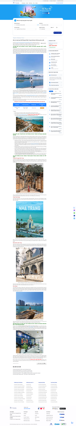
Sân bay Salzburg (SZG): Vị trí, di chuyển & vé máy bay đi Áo (22, 370)
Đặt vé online (53, 59)
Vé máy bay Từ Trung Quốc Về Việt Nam (19, 398)
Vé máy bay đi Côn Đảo (54, 392)
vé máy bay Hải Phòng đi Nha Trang (31, 95)
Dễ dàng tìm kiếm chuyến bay (55, 53)
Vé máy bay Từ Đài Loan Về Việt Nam (19, 389)
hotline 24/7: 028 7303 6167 (33, 114)
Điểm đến (41, 23)
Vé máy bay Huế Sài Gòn (41, 389)
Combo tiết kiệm (37, 420)
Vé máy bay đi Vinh (53, 400)
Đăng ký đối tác (48, 420)
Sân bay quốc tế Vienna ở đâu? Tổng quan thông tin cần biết (22, 371)
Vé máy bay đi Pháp (29, 397)
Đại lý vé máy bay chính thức (55, 56)
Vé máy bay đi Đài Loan (29, 392)
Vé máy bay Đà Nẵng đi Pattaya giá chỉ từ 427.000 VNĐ (56, 98)
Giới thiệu (25, 413)
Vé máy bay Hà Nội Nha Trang (42, 397)
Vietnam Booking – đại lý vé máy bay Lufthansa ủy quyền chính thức (56, 110)
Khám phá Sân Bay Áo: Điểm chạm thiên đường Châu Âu (56, 102)
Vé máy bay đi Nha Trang (54, 395)
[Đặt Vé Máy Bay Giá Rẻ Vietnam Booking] (38, 12)
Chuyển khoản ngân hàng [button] (55, 85)
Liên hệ (25, 415)
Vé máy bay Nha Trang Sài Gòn (42, 392)
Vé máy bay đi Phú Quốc (54, 387)
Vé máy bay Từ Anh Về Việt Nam (18, 400)
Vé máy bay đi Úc (28, 384)
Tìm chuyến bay (58, 32)
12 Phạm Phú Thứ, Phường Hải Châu (15, 419)
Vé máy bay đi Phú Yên (54, 398)
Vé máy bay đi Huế (53, 390)
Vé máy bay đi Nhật (28, 390)
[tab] (55, 75)
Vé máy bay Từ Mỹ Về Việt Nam (18, 384)
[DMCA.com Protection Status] (63, 424)
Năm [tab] (60, 91)
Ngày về (52, 27)
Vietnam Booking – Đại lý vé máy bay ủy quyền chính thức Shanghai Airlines (56, 123)
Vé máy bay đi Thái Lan (29, 400)
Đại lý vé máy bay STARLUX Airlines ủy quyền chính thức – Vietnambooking (56, 114)
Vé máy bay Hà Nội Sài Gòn (42, 384)
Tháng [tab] (55, 91)
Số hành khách (16, 27)
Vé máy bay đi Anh (28, 395)
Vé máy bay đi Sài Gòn (54, 397)
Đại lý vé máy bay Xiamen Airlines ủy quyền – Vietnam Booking (56, 127)
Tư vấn (52, 67)
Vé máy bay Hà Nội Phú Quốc (42, 400)
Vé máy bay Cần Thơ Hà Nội (42, 398)
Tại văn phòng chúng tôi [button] (54, 82)
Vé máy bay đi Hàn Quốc (29, 389)
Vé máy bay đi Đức (28, 398)
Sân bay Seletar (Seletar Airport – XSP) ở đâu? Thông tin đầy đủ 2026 (24, 374)
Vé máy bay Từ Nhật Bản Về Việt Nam (19, 387)
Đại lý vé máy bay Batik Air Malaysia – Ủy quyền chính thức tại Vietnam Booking (56, 131)
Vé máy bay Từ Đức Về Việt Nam (18, 395)
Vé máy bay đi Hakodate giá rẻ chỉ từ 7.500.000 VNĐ (56, 94)
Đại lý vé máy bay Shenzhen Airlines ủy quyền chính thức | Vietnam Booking (56, 118)
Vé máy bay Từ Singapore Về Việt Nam (19, 392)
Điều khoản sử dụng (26, 420)
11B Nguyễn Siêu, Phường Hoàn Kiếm (15, 416)
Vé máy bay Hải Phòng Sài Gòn (42, 390)
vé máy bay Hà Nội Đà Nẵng (42, 395)
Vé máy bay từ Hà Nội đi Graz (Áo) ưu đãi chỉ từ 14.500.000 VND (56, 106)
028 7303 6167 (60, 3)
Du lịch (36, 415)
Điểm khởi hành (17, 23)
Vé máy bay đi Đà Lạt (53, 389)
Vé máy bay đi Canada (29, 387)
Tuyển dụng (48, 413)
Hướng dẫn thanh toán (49, 415)
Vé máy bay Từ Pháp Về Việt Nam (18, 397)
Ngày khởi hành (42, 27)
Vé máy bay (36, 413)
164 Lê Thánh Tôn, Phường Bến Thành (15, 413)
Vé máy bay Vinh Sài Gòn (41, 387)
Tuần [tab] (51, 91)
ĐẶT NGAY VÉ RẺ (41, 363)
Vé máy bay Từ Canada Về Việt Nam (19, 390)
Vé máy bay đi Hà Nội (53, 384)
